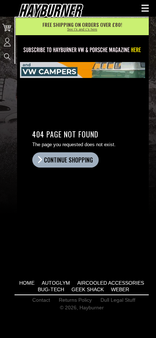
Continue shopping (68, 160)
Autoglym (56, 283)
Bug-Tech (51, 289)
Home (26, 283)
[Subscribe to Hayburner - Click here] (82, 50)
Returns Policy (75, 300)
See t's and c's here (82, 29)
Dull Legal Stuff (117, 300)
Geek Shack (87, 289)
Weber (120, 289)
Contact (41, 300)
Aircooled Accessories (110, 283)
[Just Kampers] (82, 70)
